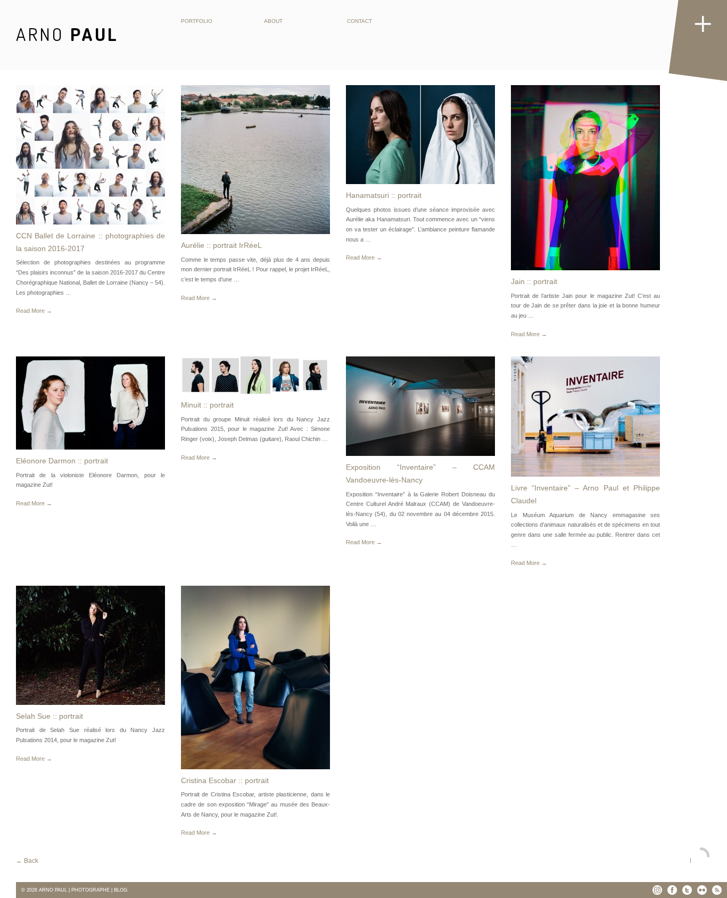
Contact (359, 21)
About (273, 21)
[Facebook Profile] (672, 890)
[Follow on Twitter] (687, 890)
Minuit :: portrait (207, 405)
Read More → (34, 310)
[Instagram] (657, 890)
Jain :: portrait (534, 281)
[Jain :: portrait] (585, 177)
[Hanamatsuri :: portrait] (420, 134)
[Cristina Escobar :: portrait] (255, 677)
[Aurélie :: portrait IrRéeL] (255, 159)
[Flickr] (702, 890)
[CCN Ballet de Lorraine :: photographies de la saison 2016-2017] (90, 154)
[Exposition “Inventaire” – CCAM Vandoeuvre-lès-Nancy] (420, 406)
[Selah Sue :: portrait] (90, 645)
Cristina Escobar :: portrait (225, 780)
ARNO (67, 33)
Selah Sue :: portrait (49, 716)
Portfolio (196, 21)
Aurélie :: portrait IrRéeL (221, 245)
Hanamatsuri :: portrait (384, 195)
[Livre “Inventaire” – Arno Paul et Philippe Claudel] (585, 416)
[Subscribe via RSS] (717, 890)
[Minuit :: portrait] (255, 375)
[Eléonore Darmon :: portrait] (90, 403)
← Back (27, 860)
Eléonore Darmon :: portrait (62, 460)
